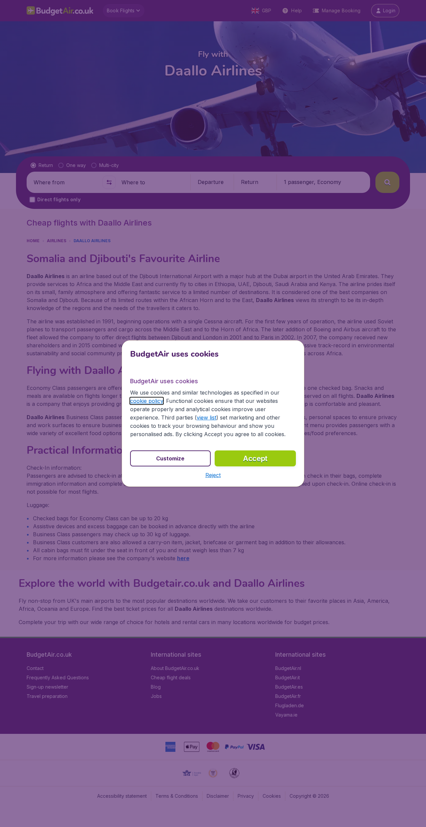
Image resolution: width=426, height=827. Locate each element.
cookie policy (146, 401)
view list (206, 417)
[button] (213, 475)
